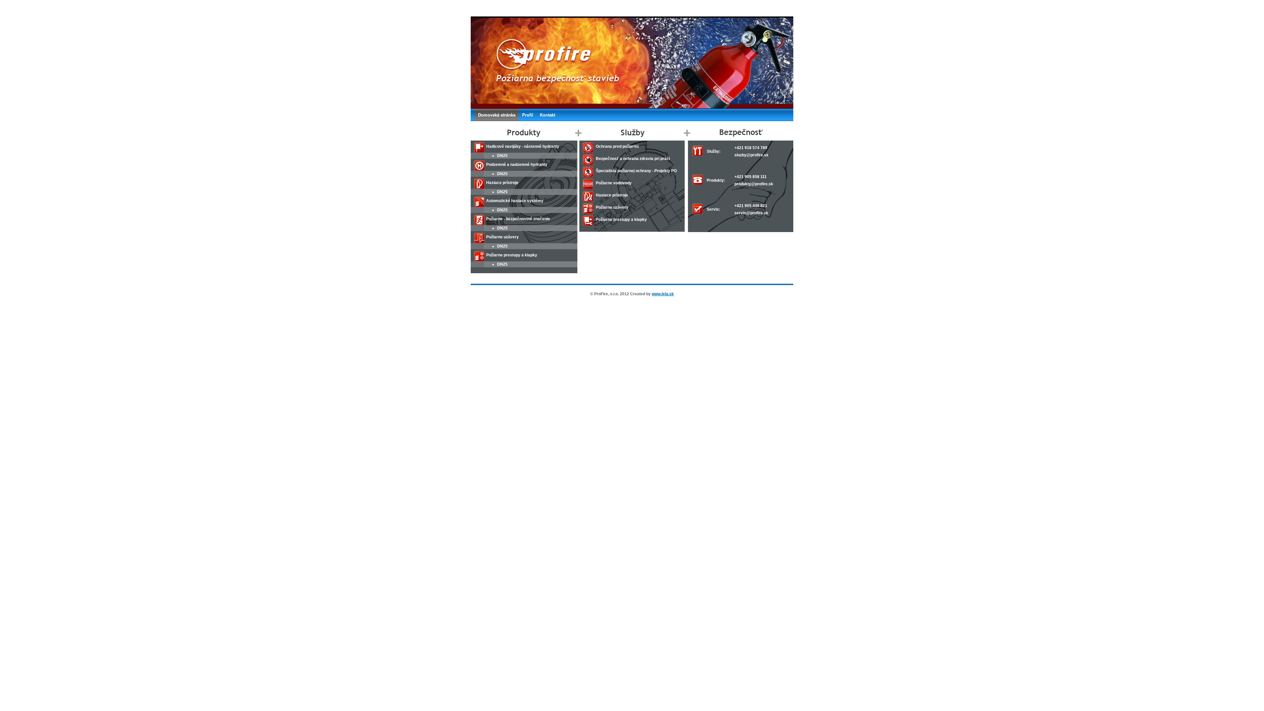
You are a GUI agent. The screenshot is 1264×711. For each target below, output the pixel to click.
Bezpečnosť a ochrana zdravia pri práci (633, 158)
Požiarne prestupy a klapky (621, 219)
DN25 (502, 155)
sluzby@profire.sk (751, 155)
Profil (527, 115)
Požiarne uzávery (612, 207)
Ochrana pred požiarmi (617, 146)
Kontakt (547, 115)
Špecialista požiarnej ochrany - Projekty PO (636, 171)
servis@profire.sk (751, 213)
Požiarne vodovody (614, 183)
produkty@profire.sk (753, 184)
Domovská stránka (496, 115)
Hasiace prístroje (612, 195)
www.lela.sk (663, 294)
